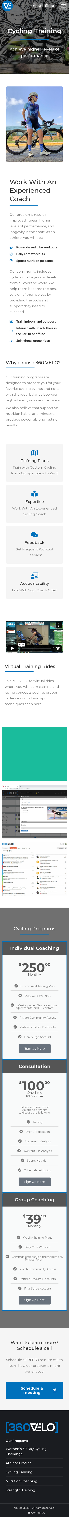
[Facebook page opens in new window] (34, 5)
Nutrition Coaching (21, 1481)
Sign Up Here (34, 1048)
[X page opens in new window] (40, 5)
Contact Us (38, 1512)
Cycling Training (19, 1472)
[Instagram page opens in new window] (46, 5)
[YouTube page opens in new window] (53, 5)
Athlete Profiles (18, 1463)
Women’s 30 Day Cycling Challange (26, 1451)
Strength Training (20, 1490)
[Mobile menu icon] (63, 6)
